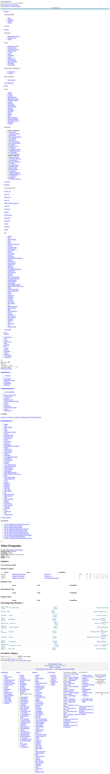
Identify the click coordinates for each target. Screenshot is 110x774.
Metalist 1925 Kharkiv (18, 576)
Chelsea (10, 94)
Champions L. (8, 337)
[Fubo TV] (4, 417)
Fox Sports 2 (11, 253)
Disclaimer (85, 683)
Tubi (9, 322)
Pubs (83, 687)
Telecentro (10, 319)
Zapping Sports (12, 326)
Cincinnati (24, 703)
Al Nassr (10, 123)
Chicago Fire (12, 135)
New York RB (25, 708)
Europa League (12, 47)
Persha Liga (48, 576)
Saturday (10, 21)
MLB (83, 701)
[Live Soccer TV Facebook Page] (71, 720)
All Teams (7, 181)
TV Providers (51, 672)
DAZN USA (11, 264)
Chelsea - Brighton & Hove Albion (71, 693)
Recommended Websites (86, 690)
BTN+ (9, 287)
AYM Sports (11, 283)
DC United (12, 144)
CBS (9, 241)
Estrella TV (11, 295)
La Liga (10, 52)
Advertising (85, 680)
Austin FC (12, 177)
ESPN (9, 242)
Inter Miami (24, 698)
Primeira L (7, 354)
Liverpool (10, 95)
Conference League (13, 49)
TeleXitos (10, 320)
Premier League (12, 51)
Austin (23, 745)
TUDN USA (11, 261)
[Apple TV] (17, 417)
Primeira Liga (11, 58)
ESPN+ (10, 252)
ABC (9, 238)
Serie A (10, 54)
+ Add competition (9, 392)
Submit (20, 656)
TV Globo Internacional (10, 457)
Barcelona (10, 103)
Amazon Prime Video (14, 278)
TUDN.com (11, 323)
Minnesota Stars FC (14, 172)
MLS (5, 343)
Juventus (10, 108)
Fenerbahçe (11, 122)
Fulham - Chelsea (73, 678)
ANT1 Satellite (12, 281)
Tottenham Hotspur (13, 100)
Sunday (10, 22)
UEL (5, 338)
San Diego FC (13, 175)
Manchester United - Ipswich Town (69, 699)
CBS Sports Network (13, 244)
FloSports (10, 298)
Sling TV (53, 675)
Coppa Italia (11, 65)
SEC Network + (12, 317)
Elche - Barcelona (73, 677)
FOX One (10, 300)
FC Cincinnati (13, 138)
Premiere (10, 314)
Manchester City (12, 97)
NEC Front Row (12, 311)
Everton (10, 102)
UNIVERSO (11, 270)
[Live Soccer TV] (6, 1)
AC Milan (10, 111)
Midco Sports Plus (13, 306)
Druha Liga (48, 574)
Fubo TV (53, 677)
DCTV (10, 294)
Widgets (84, 678)
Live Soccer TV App (88, 677)
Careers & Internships (88, 684)
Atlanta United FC (14, 154)
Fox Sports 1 (11, 250)
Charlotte (23, 705)
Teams (6, 86)
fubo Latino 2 (11, 303)
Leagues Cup (11, 71)
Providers (85, 686)
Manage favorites (7, 368)
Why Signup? (27, 656)
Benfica (10, 114)
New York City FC (14, 141)
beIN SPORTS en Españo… (15, 258)
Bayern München (12, 117)
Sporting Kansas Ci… (15, 179)
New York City (25, 706)
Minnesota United (26, 739)
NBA (83, 700)
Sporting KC (25, 747)
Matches (6, 11)
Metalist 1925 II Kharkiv (16, 550)
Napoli (9, 113)
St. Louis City (25, 731)
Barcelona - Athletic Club (69, 684)
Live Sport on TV (87, 698)
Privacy (84, 681)
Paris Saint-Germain (13, 120)
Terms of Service (23, 660)
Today (9, 18)
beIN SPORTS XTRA (14, 284)
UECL (6, 340)
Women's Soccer (87, 675)
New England (25, 702)
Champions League (13, 46)
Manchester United (13, 99)
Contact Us (85, 695)
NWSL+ (10, 312)
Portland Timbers (13, 169)
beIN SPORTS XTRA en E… (16, 286)
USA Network (12, 263)
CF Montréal (13, 152)
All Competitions (9, 83)
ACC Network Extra (13, 277)
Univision (10, 273)
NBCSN (10, 266)
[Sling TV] (11, 417)
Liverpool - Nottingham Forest (69, 690)
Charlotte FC (12, 140)
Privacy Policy (12, 660)
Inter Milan (11, 109)
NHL (91, 700)
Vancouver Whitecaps (23, 724)
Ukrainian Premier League (52, 578)
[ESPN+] (39, 417)
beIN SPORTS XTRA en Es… (12, 474)
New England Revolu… (15, 137)
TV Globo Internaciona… (15, 269)
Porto (9, 116)
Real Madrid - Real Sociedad (69, 680)
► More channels (6, 517)
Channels (6, 184)
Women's (6, 334)
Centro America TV (13, 291)
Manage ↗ (8, 372)
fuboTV (10, 259)
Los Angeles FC (13, 160)
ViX (9, 325)
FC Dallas (11, 163)
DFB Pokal (11, 63)
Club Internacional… (14, 133)
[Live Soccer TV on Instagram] (71, 727)
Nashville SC (12, 132)
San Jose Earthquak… (15, 161)
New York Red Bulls (14, 143)
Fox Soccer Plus (12, 247)
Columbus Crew (26, 714)
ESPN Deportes (12, 249)
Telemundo (11, 267)
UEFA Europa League (10, 407)
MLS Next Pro (12, 308)
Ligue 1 (10, 57)
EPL (5, 346)
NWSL (10, 39)
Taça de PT (7, 357)
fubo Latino (11, 302)
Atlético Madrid (12, 106)
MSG (9, 309)
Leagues (6, 29)
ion (8, 305)
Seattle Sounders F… (15, 174)
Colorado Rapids (13, 166)
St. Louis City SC (14, 165)
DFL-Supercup (12, 60)
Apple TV (10, 255)
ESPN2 (10, 245)
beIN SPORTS (12, 239)
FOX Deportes (12, 272)
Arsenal (10, 92)
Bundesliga (11, 55)
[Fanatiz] (33, 417)
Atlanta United (25, 720)
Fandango (10, 297)
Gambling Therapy (100, 676)
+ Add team (7, 375)
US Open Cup (12, 38)
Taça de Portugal (12, 61)
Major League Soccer (13, 36)
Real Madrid (11, 105)
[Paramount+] (26, 417)
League (5, 365)
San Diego (24, 744)
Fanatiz (10, 236)
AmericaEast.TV (12, 280)
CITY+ (10, 292)
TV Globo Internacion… (39, 710)
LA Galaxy (12, 171)
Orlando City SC (14, 146)
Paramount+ (11, 256)
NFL (87, 700)
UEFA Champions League (11, 401)
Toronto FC (12, 147)
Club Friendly (11, 80)
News (5, 332)
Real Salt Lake (13, 168)
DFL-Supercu (8, 355)
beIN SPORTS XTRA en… (39, 730)
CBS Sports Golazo (13, 289)
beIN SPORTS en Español (11, 446)
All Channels (7, 329)
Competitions (5, 388)
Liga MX (10, 73)
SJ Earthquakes (25, 728)
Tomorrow (10, 19)
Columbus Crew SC (15, 149)
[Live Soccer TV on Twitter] (71, 723)
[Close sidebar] (1, 541)
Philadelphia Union (14, 151)
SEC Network (11, 316)
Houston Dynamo (14, 157)
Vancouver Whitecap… (15, 158)
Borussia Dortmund (13, 119)
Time (10, 365)
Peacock (10, 275)
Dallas (22, 730)
